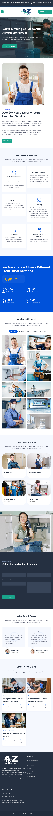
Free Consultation (10, 46)
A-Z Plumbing (26, 813)
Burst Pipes (14, 234)
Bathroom (21, 331)
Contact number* (6, 579)
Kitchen (35, 331)
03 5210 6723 (7, 793)
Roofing (39, 205)
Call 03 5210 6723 (45, 11)
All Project (13, 331)
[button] (25, 56)
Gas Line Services (37, 390)
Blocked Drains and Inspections (39, 235)
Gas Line (29, 331)
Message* (29, 579)
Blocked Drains (32, 773)
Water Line (43, 331)
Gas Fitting (14, 200)
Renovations (32, 776)
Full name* (5, 571)
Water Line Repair (13, 356)
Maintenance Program (34, 779)
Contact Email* (31, 571)
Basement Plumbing (13, 419)
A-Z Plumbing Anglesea (10, 796)
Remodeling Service (38, 372)
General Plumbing (39, 172)
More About (7, 140)
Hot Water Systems (14, 177)
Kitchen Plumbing (37, 343)
